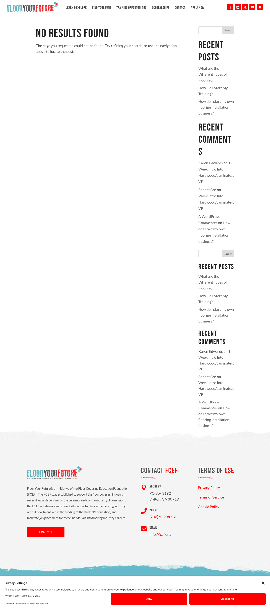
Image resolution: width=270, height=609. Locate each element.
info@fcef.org (160, 534)
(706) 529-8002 (163, 516)
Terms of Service (211, 497)
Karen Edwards (210, 163)
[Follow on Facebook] (230, 7)
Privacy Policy (209, 487)
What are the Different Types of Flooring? (212, 74)
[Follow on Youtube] (252, 7)
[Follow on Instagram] (238, 7)
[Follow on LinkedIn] (260, 7)
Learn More (46, 532)
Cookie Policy (208, 506)
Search (228, 30)
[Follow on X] (245, 7)
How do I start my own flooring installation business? (216, 107)
